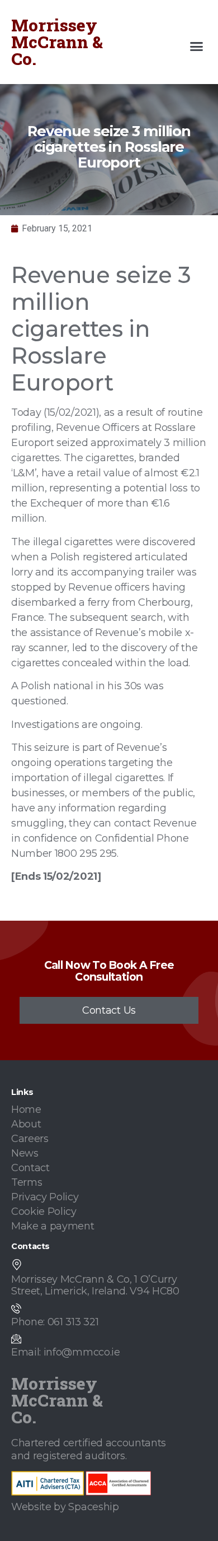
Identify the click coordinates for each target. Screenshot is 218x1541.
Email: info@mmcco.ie (65, 1352)
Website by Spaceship (65, 1507)
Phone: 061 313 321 (54, 1322)
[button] (196, 46)
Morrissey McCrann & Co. (57, 41)
